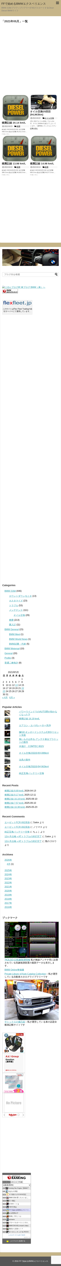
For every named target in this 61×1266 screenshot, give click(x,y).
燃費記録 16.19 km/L (29, 718)
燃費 (11, 620)
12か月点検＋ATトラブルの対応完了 (23, 836)
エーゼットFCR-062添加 (17, 822)
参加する (27, 1237)
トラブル (13, 605)
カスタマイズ (16, 600)
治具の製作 (24, 760)
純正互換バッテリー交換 (31, 773)
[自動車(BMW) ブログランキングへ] (10, 292)
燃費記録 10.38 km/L (15, 807)
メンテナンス (16, 610)
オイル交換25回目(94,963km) (34, 766)
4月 (8, 864)
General (9, 653)
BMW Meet (14, 634)
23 (4, 691)
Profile (8, 658)
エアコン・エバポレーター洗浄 (35, 725)
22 (22, 688)
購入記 (12, 624)
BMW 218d (10, 591)
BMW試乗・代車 (17, 644)
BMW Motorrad (12, 648)
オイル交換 (19, 615)
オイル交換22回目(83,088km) (34, 753)
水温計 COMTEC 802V (31, 746)
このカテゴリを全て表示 (16, 1235)
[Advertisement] (30, 59)
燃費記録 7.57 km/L (14, 803)
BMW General (12, 629)
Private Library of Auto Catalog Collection (25, 974)
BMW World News (18, 639)
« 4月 (5, 697)
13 (16, 685)
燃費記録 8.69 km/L (14, 791)
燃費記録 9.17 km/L (14, 795)
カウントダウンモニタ (20, 596)
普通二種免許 (11, 663)
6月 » (12, 697)
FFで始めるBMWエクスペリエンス (23, 3)
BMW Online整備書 (14, 970)
